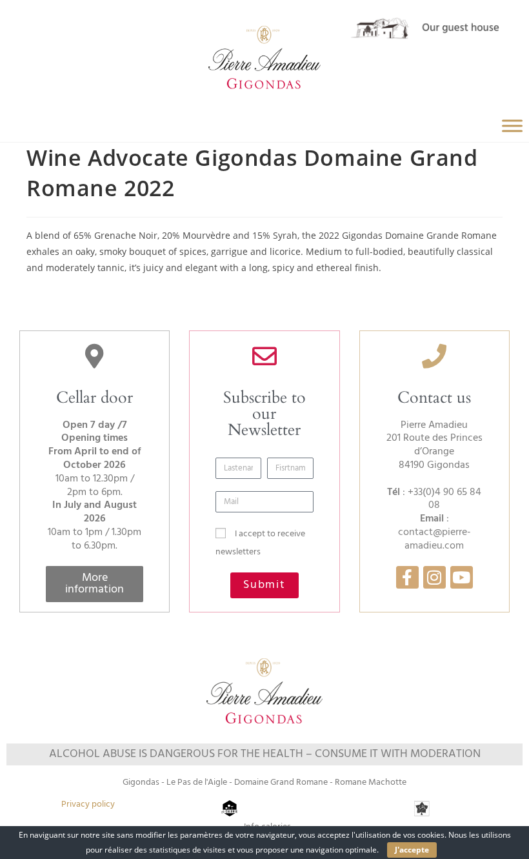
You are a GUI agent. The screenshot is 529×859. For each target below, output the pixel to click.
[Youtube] (461, 577)
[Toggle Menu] (512, 125)
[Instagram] (434, 577)
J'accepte (412, 849)
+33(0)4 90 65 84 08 (444, 499)
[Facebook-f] (407, 577)
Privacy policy (88, 804)
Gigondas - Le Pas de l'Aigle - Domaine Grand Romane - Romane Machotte (264, 782)
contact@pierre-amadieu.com (434, 539)
